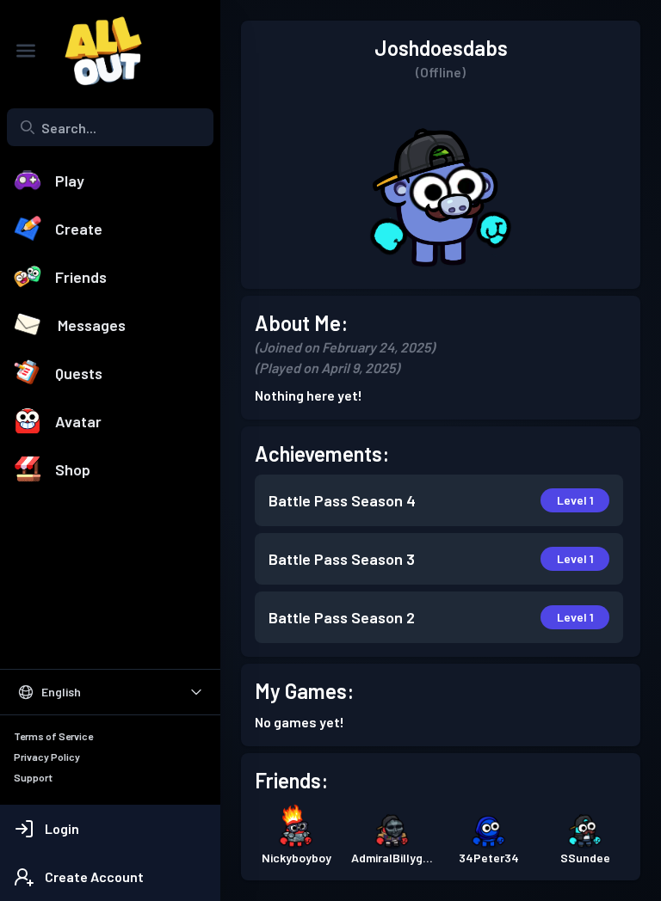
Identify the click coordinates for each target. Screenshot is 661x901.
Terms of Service (53, 736)
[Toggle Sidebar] (26, 51)
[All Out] (95, 51)
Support (33, 777)
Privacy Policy (47, 757)
